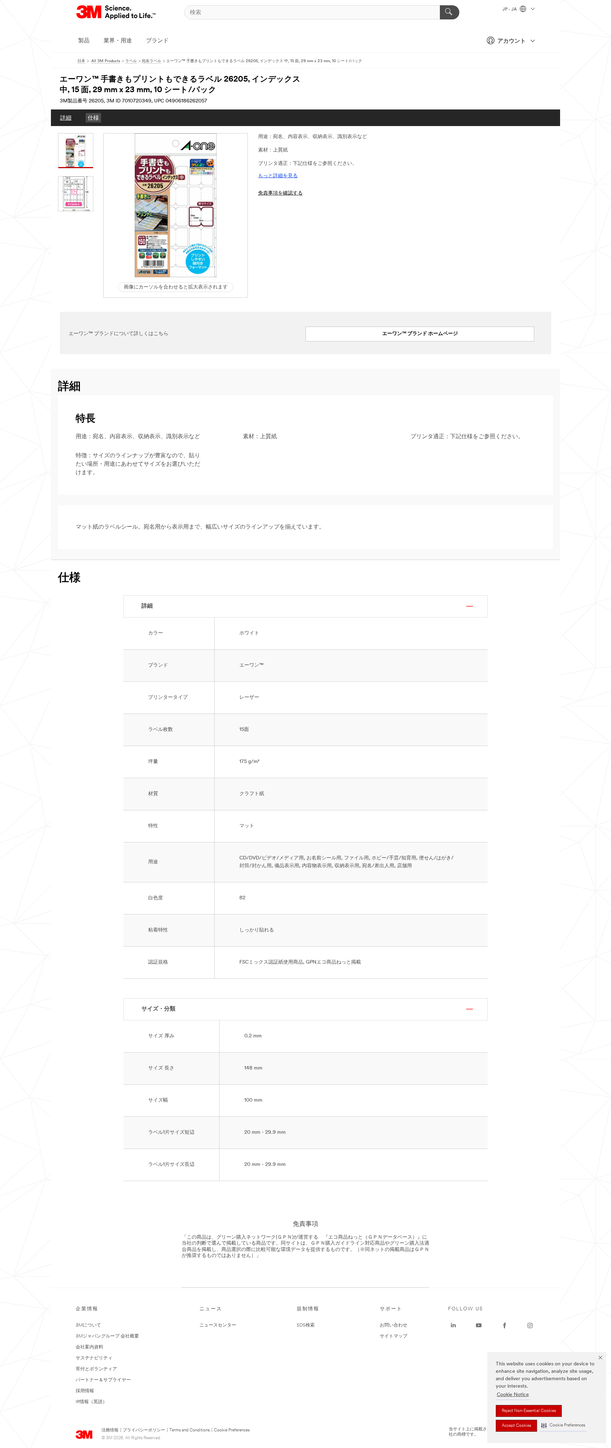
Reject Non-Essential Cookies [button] (529, 1411)
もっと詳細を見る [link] (278, 176)
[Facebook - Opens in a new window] (504, 1325)
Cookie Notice (513, 1395)
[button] (563, 1425)
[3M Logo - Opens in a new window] (116, 12)
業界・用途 (118, 41)
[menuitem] (66, 118)
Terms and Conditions (189, 1430)
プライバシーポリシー (144, 1430)
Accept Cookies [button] (516, 1426)
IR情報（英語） (91, 1402)
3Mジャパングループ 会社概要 (107, 1336)
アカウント (511, 41)
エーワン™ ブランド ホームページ (420, 333)
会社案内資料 (89, 1347)
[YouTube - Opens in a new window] (478, 1325)
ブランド (157, 41)
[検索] (449, 12)
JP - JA (510, 9)
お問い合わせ (393, 1325)
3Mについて (88, 1325)
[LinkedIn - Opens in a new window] (453, 1325)
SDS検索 (306, 1325)
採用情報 (85, 1391)
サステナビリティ (94, 1358)
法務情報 (109, 1430)
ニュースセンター (217, 1325)
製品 (83, 41)
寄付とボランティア (96, 1369)
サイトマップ (393, 1336)
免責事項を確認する (280, 193)
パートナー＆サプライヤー (103, 1380)
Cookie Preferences (232, 1430)
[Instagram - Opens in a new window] (530, 1325)
